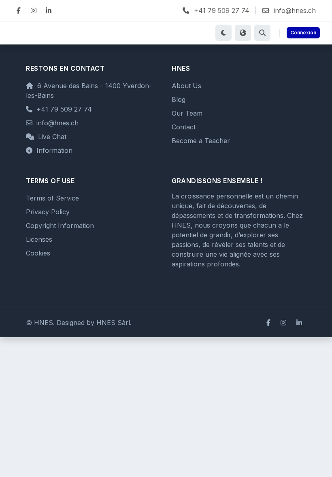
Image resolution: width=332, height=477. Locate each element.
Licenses (39, 239)
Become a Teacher (201, 141)
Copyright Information (60, 226)
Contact (184, 127)
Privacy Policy (48, 212)
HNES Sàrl (113, 323)
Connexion (303, 33)
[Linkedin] (48, 10)
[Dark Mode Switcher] (223, 33)
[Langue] (243, 33)
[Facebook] (18, 10)
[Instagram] (33, 10)
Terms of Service (52, 198)
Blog (178, 99)
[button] (262, 33)
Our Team (187, 113)
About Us (186, 86)
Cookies (38, 253)
